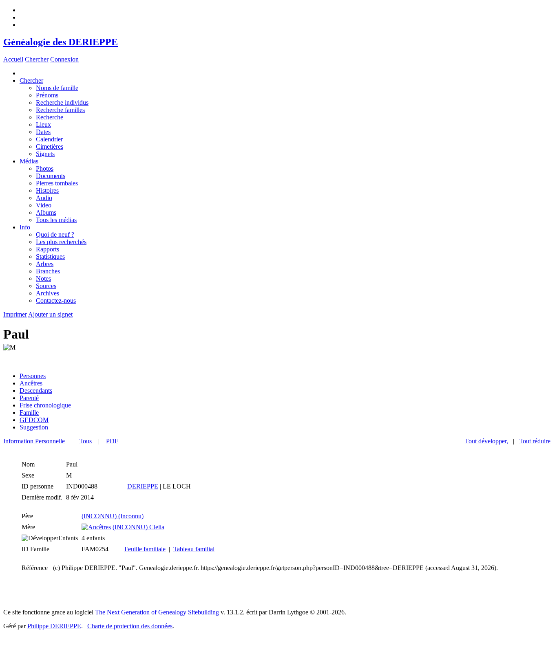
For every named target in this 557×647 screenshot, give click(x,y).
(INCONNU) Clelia (138, 527)
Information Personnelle (34, 441)
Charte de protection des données (129, 626)
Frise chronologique (45, 405)
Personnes (33, 375)
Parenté (29, 397)
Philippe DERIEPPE (54, 626)
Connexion (64, 59)
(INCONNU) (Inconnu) (113, 516)
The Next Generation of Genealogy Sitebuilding (157, 612)
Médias (29, 161)
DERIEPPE (142, 486)
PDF (112, 441)
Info (25, 227)
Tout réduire (534, 441)
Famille (29, 412)
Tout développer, (486, 441)
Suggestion (34, 427)
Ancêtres (31, 383)
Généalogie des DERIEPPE (60, 42)
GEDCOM (34, 419)
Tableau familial (193, 549)
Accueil (13, 59)
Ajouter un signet (50, 314)
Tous (85, 441)
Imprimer (15, 314)
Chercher (37, 59)
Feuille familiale (145, 549)
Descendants (36, 390)
